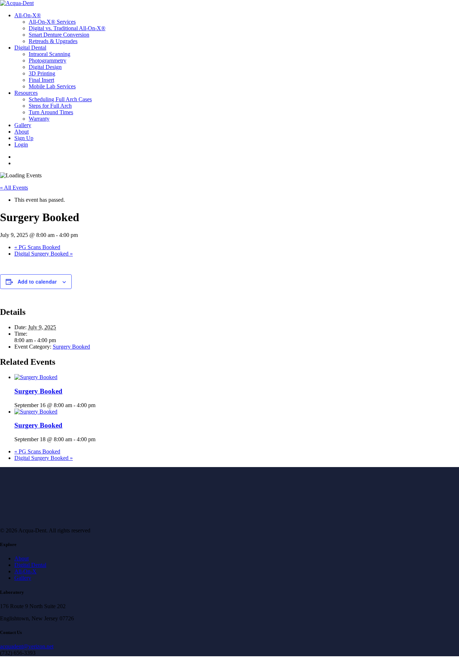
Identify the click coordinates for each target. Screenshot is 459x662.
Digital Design (45, 67)
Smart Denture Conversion (59, 35)
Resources (26, 93)
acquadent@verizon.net (26, 646)
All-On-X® (27, 15)
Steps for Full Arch (50, 106)
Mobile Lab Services (52, 86)
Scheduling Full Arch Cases (60, 99)
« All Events (14, 188)
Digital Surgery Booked (43, 254)
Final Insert (41, 80)
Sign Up (23, 138)
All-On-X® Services (52, 22)
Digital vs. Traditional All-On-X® (67, 28)
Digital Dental (30, 48)
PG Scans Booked (37, 247)
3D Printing (42, 73)
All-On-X (25, 571)
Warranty (39, 119)
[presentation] (35, 377)
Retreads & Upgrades (53, 41)
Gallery (22, 125)
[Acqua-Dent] (229, 3)
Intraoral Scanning (49, 54)
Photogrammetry (47, 60)
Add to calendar (37, 281)
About (21, 132)
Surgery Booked (71, 347)
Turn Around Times (51, 112)
